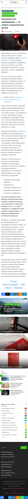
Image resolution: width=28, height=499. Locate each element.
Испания (14, 281)
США (23, 284)
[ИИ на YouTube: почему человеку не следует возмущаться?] (5, 385)
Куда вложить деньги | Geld (9, 425)
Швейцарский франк (6, 475)
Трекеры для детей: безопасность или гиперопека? (13, 99)
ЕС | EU (4, 415)
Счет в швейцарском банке (8, 472)
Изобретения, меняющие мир (9, 430)
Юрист (15, 493)
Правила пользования (15, 488)
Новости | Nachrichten (7, 11)
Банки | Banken (6, 410)
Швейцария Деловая (8, 31)
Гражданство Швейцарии (7, 454)
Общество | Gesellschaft (19, 7)
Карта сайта (21, 493)
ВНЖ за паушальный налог (8, 456)
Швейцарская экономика (7, 462)
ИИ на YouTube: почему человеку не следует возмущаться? (17, 385)
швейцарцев (22, 131)
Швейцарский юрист (6, 470)
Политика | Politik (6, 420)
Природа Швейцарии (6, 466)
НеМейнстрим (5, 432)
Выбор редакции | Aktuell (8, 408)
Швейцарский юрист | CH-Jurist (10, 427)
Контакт (6, 493)
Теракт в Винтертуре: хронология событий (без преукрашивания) (17, 392)
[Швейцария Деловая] (14, 2)
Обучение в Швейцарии (11, 284)
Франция (8, 288)
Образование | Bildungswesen (9, 13)
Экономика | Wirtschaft (7, 413)
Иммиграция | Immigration (8, 422)
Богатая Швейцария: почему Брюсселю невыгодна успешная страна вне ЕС (13, 310)
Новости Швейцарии (7, 7)
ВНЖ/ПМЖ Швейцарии (7, 452)
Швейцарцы (18, 288)
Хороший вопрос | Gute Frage (12, 304)
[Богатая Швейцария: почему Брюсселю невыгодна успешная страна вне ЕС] (5, 378)
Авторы (11, 493)
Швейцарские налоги (6, 464)
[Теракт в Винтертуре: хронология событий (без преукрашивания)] (5, 392)
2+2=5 (3, 437)
